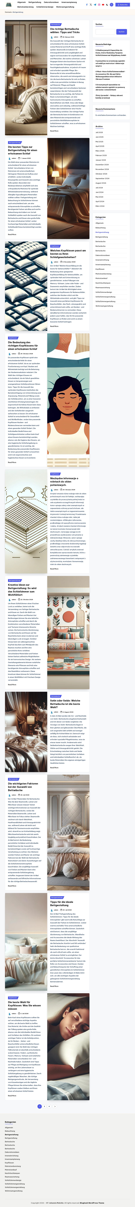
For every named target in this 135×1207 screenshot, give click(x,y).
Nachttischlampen (103, 283)
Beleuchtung (101, 228)
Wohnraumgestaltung (65, 7)
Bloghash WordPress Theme (92, 1203)
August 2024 (101, 183)
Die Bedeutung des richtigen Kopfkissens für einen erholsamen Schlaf (23, 345)
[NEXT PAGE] (55, 1106)
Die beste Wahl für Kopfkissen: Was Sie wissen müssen (24, 1005)
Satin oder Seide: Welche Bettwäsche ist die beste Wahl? (65, 704)
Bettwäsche (55, 24)
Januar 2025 (101, 160)
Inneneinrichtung (102, 260)
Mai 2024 (99, 197)
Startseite (8, 12)
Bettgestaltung (35, 2)
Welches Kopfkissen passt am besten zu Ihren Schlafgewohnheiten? (68, 254)
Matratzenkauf (101, 278)
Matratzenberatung (25, 7)
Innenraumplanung (69, 2)
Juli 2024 (99, 188)
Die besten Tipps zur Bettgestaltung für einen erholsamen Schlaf (22, 150)
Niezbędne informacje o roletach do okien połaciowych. (64, 481)
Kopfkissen (55, 246)
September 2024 (102, 178)
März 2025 (100, 151)
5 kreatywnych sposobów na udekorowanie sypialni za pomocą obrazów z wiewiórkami (110, 87)
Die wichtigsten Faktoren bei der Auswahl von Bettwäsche (23, 787)
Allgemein (21, 2)
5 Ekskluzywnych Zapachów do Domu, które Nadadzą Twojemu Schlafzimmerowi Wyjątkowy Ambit (111, 52)
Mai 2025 (99, 142)
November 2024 (102, 169)
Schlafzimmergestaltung (105, 297)
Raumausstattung (103, 287)
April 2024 (100, 201)
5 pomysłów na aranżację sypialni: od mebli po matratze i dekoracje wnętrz (110, 63)
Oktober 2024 (101, 174)
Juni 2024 (99, 192)
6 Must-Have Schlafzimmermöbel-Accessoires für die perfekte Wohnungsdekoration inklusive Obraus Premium (110, 75)
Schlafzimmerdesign (44, 7)
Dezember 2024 (102, 165)
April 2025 (100, 146)
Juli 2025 (99, 132)
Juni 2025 (99, 137)
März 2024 (100, 206)
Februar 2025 (101, 155)
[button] (122, 5)
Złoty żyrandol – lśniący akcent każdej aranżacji (109, 96)
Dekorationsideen (51, 2)
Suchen (99, 24)
